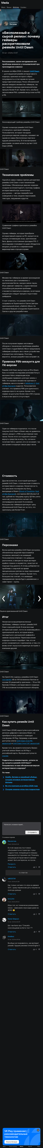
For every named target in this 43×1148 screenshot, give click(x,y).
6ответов (23, 873)
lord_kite (11, 899)
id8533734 (12, 879)
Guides (23, 7)
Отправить (32, 832)
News (9, 7)
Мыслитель (12, 841)
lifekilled (11, 937)
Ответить (12, 867)
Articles (16, 7)
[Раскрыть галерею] (21, 158)
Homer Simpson (13, 919)
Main (3, 7)
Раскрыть (12, 864)
